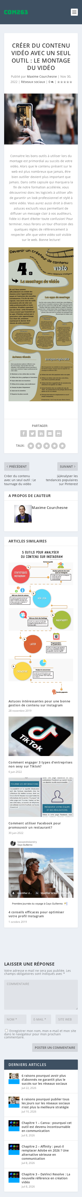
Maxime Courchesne (42, 76)
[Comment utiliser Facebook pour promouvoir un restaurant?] (41, 797)
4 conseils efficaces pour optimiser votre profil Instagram (36, 914)
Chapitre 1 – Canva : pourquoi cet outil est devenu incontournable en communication (47, 1127)
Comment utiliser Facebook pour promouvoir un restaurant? (35, 825)
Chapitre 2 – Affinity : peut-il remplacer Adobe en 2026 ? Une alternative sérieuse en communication (45, 1152)
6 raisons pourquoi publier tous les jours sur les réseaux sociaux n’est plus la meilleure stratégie (46, 1103)
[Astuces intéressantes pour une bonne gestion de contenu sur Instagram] (41, 622)
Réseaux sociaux (33, 82)
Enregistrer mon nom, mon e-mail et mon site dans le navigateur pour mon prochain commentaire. (40, 1034)
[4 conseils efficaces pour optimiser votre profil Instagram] (41, 872)
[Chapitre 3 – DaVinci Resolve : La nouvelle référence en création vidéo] (14, 1177)
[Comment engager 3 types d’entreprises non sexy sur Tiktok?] (41, 736)
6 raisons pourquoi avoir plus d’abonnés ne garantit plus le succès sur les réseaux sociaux (44, 1079)
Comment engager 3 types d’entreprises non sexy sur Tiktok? (41, 764)
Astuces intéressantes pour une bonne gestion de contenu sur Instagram (39, 703)
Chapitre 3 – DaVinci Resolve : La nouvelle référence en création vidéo (46, 1178)
